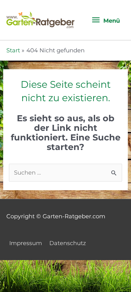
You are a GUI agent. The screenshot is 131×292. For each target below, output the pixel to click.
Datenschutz (67, 243)
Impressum (25, 243)
